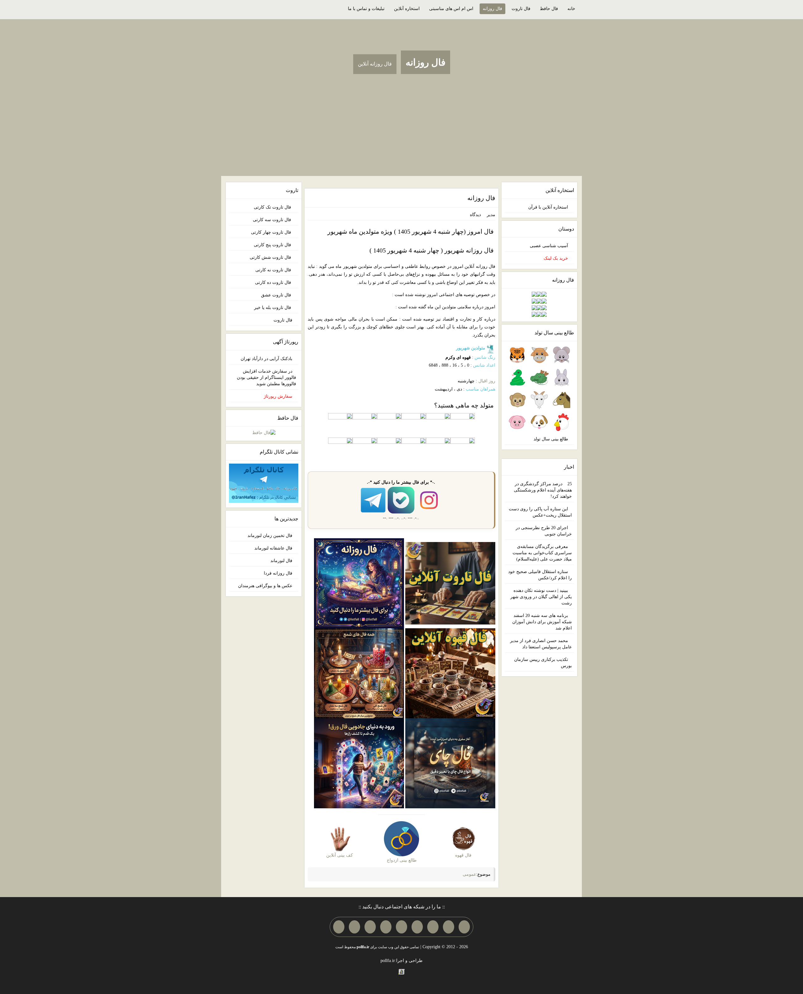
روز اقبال (486, 381)
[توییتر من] (385, 926)
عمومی (469, 874)
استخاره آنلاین (407, 8)
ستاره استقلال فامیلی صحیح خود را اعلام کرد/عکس (540, 574)
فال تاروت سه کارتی (272, 219)
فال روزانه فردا (278, 573)
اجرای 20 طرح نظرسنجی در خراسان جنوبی (544, 530)
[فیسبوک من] (433, 926)
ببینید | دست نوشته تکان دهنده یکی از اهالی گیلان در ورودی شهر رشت (541, 596)
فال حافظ (549, 8)
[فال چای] (450, 762)
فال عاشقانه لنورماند (273, 548)
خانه (571, 8)
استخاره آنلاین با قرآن (548, 207)
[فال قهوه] (450, 672)
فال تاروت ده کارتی (273, 282)
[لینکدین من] (338, 926)
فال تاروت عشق (276, 295)
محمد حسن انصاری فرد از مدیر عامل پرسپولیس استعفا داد (541, 643)
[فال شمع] (359, 672)
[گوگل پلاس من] (370, 926)
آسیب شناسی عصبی (549, 245)
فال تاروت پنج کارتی (273, 244)
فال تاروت (521, 8)
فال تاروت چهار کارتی (271, 232)
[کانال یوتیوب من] (354, 926)
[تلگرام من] (448, 926)
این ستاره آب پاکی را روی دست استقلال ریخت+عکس (540, 512)
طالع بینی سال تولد (551, 439)
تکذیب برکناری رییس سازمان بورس (543, 662)
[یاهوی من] (464, 926)
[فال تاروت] (450, 583)
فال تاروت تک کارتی (273, 207)
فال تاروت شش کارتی (271, 257)
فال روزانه (492, 8)
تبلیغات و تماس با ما (366, 8)
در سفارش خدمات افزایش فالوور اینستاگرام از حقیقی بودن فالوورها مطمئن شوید (266, 377)
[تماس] (401, 926)
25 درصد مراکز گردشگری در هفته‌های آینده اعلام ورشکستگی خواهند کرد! (543, 490)
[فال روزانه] (359, 583)
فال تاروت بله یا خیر (273, 307)
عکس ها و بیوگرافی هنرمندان (265, 585)
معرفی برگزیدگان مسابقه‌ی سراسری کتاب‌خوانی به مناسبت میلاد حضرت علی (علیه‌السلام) (542, 552)
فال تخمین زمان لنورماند (269, 535)
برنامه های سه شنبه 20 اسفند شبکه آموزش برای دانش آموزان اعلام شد (542, 621)
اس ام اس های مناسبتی (451, 8)
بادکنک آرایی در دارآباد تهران (266, 358)
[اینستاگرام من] (417, 926)
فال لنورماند (281, 560)
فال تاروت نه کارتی (273, 270)
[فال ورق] (359, 762)
